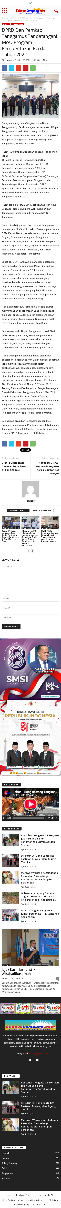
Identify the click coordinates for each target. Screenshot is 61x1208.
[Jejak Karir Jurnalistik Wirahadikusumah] (30, 947)
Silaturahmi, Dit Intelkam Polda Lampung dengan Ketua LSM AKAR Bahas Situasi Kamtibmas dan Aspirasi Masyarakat (30, 538)
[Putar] (4, 818)
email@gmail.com (38, 1053)
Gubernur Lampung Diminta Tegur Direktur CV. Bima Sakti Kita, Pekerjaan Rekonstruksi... (39, 896)
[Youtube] (37, 1060)
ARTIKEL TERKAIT (18, 510)
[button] (55, 11)
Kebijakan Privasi (24, 1195)
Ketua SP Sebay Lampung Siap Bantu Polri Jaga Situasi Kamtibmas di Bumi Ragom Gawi (10, 536)
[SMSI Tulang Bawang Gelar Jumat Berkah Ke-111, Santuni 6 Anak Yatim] (10, 915)
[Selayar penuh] (57, 818)
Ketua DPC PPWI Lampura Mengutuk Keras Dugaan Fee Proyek (46, 468)
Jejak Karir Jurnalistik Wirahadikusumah (18, 971)
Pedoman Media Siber (45, 1195)
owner (10, 60)
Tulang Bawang (9, 1163)
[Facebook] (24, 1060)
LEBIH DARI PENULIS (41, 510)
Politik (5, 1168)
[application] (30, 804)
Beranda (5, 18)
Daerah (14, 18)
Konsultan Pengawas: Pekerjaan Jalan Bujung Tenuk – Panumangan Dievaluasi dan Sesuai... (40, 840)
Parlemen (6, 1178)
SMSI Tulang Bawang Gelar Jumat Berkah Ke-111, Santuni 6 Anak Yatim (40, 913)
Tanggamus (17, 24)
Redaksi (8, 1195)
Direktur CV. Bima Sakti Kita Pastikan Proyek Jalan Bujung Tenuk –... (38, 859)
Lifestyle (6, 965)
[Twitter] (30, 1060)
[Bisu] (52, 818)
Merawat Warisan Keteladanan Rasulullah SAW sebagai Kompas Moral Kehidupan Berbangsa (39, 877)
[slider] (28, 818)
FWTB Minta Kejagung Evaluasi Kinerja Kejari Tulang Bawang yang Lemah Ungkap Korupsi (49, 536)
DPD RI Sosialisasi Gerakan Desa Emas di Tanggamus (14, 466)
